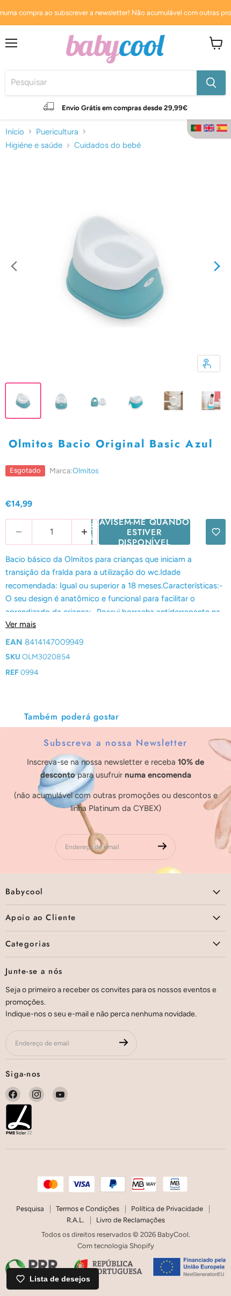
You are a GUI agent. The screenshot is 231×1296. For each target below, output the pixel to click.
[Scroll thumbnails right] (217, 267)
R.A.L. (75, 1220)
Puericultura (57, 132)
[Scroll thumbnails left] (14, 267)
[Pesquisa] (211, 82)
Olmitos (86, 471)
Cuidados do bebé (107, 145)
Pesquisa (30, 1209)
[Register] (162, 847)
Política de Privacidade (167, 1209)
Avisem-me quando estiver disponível (144, 532)
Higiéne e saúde (33, 145)
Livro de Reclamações (130, 1220)
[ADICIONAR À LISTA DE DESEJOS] (216, 532)
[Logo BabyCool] (115, 48)
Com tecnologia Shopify (115, 1246)
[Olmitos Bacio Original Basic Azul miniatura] (23, 400)
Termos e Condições (87, 1209)
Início (14, 132)
